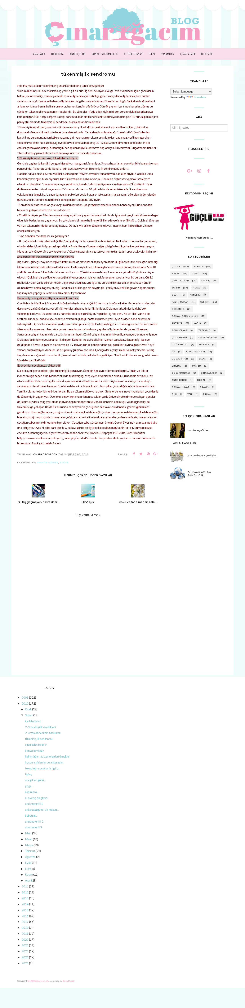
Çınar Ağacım (180, 280)
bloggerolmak (196, 351)
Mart (28, 833)
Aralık (29, 880)
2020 (25, 939)
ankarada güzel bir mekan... (42, 809)
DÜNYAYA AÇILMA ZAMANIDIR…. (199, 474)
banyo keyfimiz (34, 750)
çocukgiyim (179, 337)
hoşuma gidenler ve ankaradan (44, 762)
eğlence (204, 344)
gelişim (204, 302)
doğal (201, 380)
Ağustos (30, 856)
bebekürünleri (208, 337)
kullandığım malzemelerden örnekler (47, 756)
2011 (25, 886)
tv (173, 351)
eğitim (176, 288)
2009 (25, 697)
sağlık (64, 462)
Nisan (28, 839)
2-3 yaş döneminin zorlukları (43, 733)
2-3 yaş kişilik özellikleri (40, 727)
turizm (196, 366)
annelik (195, 295)
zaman (207, 394)
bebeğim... (31, 815)
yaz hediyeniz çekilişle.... (203, 455)
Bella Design (69, 981)
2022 (25, 951)
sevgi (202, 359)
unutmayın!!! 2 (34, 821)
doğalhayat (180, 344)
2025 (25, 963)
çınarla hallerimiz (36, 744)
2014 (25, 904)
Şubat (29, 715)
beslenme (178, 309)
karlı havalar (33, 721)
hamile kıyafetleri (198, 430)
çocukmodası (181, 373)
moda (196, 288)
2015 (25, 910)
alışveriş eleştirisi (36, 798)
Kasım (29, 874)
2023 (25, 957)
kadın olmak (180, 302)
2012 (25, 892)
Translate (200, 97)
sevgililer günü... (35, 780)
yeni (190, 394)
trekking (204, 330)
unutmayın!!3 (33, 827)
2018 (25, 927)
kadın (197, 323)
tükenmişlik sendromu (38, 738)
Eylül (28, 862)
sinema (176, 366)
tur (174, 394)
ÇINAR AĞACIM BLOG (38, 981)
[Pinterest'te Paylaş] (148, 454)
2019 (25, 933)
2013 (25, 898)
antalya (177, 323)
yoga (28, 786)
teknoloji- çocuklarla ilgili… (42, 768)
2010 (25, 703)
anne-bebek (179, 380)
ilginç (28, 774)
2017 (25, 921)
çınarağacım (209, 373)
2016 (25, 916)
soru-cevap (179, 330)
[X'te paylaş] (141, 454)
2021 (25, 945)
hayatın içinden (47, 462)
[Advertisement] (88, 642)
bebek (176, 273)
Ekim (28, 868)
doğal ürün (180, 359)
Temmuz (30, 851)
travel (204, 387)
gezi (174, 295)
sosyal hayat (180, 387)
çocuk (176, 266)
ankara (198, 266)
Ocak (28, 709)
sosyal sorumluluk (185, 316)
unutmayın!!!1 (34, 803)
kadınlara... (31, 792)
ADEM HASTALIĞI (185, 443)
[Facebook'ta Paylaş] (134, 454)
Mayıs (29, 845)
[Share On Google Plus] (156, 454)
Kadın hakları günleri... (199, 237)
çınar (195, 273)
